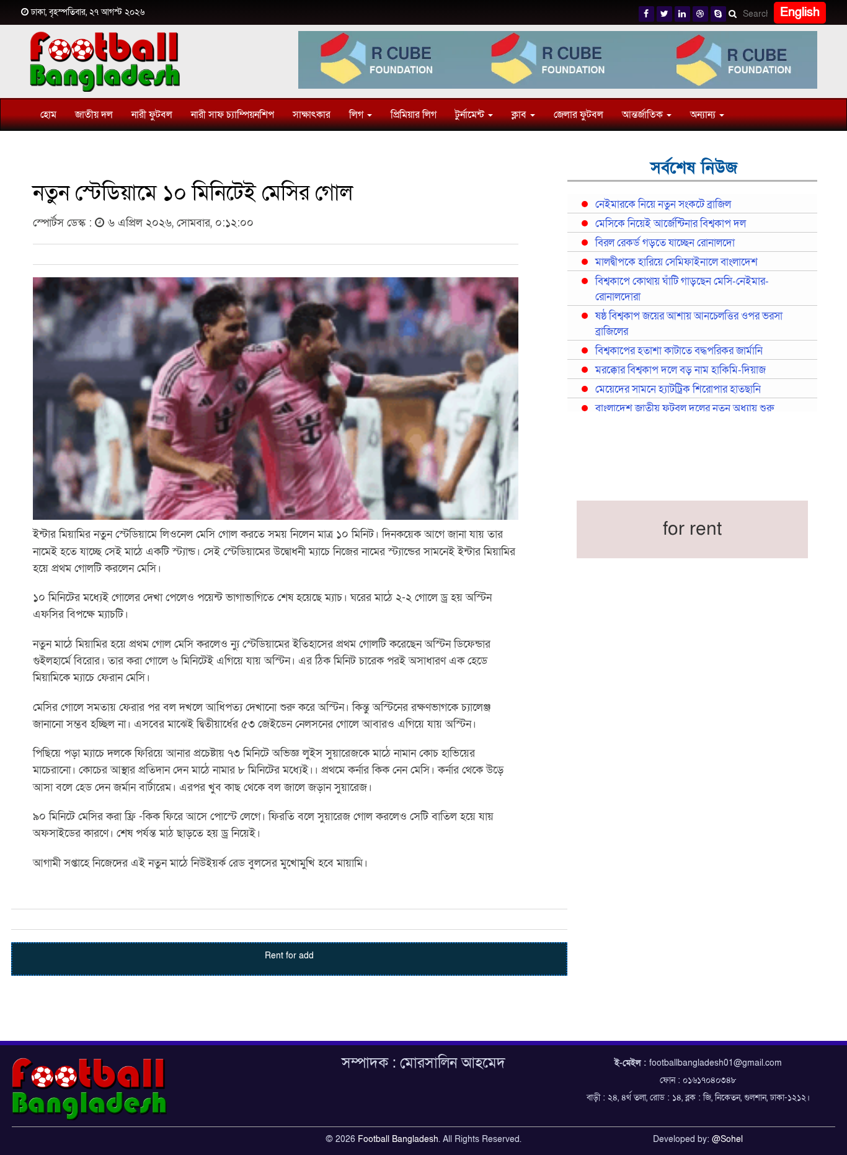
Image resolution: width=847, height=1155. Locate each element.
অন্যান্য (704, 115)
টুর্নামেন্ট (471, 115)
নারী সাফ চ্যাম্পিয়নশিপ (232, 115)
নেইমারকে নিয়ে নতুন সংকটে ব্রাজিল (663, 205)
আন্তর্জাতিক (643, 115)
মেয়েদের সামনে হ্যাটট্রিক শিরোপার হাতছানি (678, 389)
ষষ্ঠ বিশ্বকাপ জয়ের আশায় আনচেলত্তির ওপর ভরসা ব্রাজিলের (689, 324)
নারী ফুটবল (151, 115)
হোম (48, 115)
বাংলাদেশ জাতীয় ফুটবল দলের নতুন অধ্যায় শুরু (684, 409)
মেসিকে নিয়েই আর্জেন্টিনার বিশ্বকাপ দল (670, 224)
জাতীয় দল (94, 115)
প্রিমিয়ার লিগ (414, 115)
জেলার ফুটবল (578, 115)
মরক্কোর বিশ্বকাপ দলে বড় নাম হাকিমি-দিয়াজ (680, 370)
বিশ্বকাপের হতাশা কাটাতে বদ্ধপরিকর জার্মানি (679, 351)
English (800, 12)
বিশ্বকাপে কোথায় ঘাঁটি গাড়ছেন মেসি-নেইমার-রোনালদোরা (682, 289)
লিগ (357, 115)
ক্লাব (520, 115)
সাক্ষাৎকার (311, 115)
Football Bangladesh (398, 1139)
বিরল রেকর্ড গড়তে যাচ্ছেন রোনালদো (665, 243)
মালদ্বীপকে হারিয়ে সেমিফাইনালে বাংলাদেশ (676, 262)
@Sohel (727, 1139)
